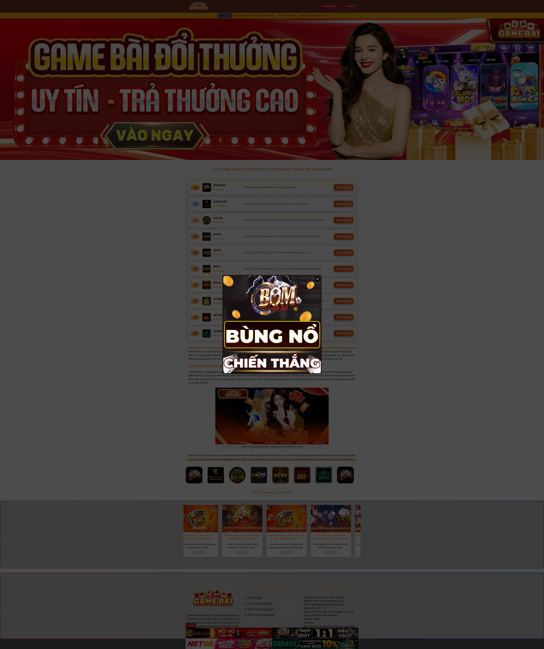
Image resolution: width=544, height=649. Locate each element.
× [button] (317, 279)
